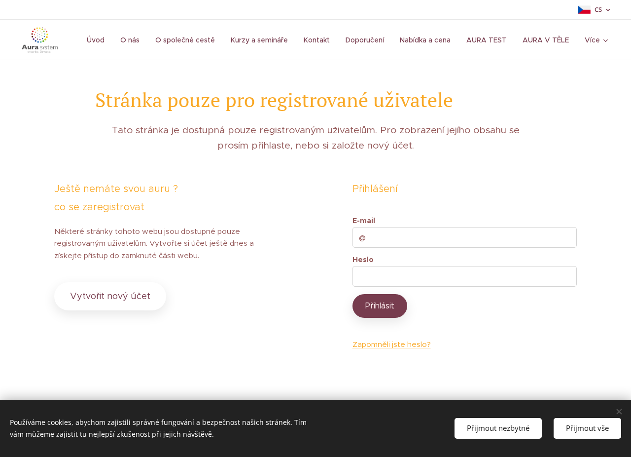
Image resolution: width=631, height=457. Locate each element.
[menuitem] (98, 40)
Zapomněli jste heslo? (391, 344)
